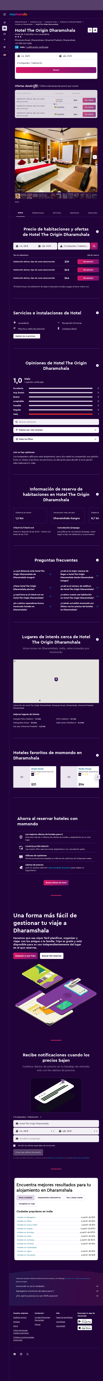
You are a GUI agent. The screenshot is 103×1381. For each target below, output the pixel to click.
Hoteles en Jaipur (24, 1251)
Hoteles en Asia (35, 22)
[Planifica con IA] (4, 39)
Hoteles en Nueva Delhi (27, 1225)
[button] (5, 14)
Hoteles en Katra (24, 1236)
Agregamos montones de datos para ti (35, 1291)
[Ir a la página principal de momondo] (18, 14)
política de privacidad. (81, 1158)
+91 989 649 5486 (23, 43)
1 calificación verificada (37, 47)
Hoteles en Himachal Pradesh (71, 22)
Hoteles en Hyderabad (26, 1247)
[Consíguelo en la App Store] (85, 1327)
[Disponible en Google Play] (85, 1321)
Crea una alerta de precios (59, 868)
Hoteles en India (51, 22)
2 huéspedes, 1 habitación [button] (29, 63)
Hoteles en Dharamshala (23, 24)
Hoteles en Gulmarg (25, 1240)
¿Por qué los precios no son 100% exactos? (37, 1296)
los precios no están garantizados (77, 1278)
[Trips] (4, 47)
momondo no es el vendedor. (30, 1286)
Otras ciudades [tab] (25, 1198)
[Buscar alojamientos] (4, 28)
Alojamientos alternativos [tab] (49, 1198)
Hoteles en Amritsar (25, 1244)
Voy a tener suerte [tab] (74, 1198)
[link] (56, 882)
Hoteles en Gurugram (26, 1255)
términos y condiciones (56, 1158)
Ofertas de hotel (21, 22)
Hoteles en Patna (24, 1221)
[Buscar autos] (4, 34)
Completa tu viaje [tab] (27, 1204)
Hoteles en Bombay (25, 1232)
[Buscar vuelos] (4, 22)
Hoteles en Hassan (25, 1229)
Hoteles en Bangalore (26, 1217)
